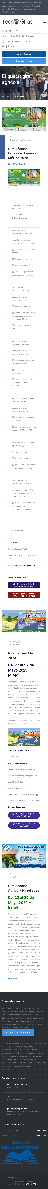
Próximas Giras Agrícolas (20, 140)
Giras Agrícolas (16, 642)
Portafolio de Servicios (11, 9)
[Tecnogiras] (17, 21)
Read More (12, 978)
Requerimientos (29, 9)
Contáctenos (8, 12)
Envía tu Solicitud (24, 54)
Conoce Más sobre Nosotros (18, 1032)
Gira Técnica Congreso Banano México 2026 (22, 153)
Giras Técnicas (16, 877)
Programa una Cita (24, 61)
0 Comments (15, 645)
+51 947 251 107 (32, 1184)
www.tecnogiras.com (17, 763)
